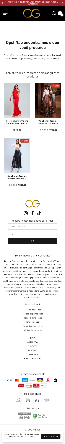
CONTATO (32, 346)
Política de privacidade (32, 313)
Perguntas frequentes (33, 326)
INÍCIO (32, 338)
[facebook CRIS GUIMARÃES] (32, 213)
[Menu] (6, 13)
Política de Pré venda (32, 330)
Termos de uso (32, 321)
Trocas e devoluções (32, 317)
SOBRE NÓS (32, 354)
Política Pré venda (32, 358)
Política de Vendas (32, 309)
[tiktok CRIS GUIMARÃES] (39, 213)
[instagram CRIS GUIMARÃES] (26, 213)
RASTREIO (32, 350)
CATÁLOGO (32, 342)
